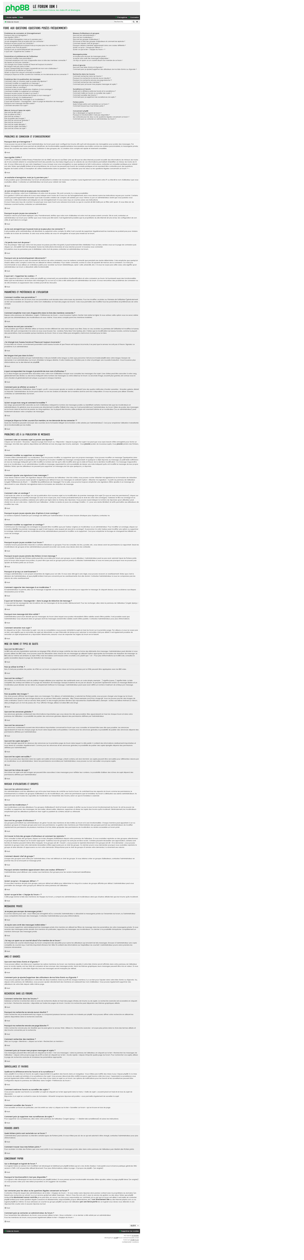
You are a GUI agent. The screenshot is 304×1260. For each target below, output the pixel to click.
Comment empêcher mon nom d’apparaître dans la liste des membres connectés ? (35, 60)
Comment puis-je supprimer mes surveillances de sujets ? (94, 97)
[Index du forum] (17, 8)
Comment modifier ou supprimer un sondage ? (22, 91)
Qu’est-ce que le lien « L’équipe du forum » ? (89, 49)
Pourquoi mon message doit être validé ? (19, 103)
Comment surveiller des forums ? (85, 95)
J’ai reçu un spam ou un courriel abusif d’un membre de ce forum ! (98, 60)
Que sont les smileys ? (12, 116)
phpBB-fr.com (134, 1240)
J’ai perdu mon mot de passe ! (15, 47)
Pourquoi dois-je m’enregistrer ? (16, 35)
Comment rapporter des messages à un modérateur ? (24, 99)
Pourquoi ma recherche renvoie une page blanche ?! (92, 80)
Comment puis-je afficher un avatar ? (18, 70)
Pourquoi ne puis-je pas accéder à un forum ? (21, 93)
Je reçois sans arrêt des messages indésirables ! (91, 58)
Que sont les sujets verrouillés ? (15, 126)
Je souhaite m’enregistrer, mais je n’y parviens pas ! (23, 39)
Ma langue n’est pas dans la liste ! (17, 66)
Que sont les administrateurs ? (84, 35)
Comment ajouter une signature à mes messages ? (23, 85)
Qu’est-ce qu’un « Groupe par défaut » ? (87, 47)
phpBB (35, 362)
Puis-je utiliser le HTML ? (12, 114)
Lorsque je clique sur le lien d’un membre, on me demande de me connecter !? (36, 74)
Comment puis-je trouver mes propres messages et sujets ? (95, 84)
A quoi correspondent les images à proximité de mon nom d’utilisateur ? (31, 68)
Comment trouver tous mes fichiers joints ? (89, 106)
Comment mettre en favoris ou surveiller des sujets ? (92, 93)
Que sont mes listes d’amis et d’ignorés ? (88, 67)
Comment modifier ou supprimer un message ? (22, 83)
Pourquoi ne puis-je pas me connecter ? (19, 43)
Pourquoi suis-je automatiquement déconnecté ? (22, 49)
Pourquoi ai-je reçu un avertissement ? (18, 97)
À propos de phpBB (84, 1168)
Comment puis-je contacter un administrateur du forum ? (94, 119)
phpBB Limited (68, 1166)
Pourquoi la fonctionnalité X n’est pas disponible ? (91, 115)
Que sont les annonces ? (13, 122)
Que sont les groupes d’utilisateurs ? (86, 39)
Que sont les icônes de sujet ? (15, 128)
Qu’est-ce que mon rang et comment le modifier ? (23, 72)
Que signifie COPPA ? (12, 37)
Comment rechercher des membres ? (87, 82)
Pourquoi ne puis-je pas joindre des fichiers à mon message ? (27, 95)
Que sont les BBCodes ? (13, 112)
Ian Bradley (135, 1235)
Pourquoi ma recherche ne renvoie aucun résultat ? (92, 78)
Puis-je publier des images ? (14, 118)
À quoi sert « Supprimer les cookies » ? (18, 51)
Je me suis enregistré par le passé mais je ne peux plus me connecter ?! (31, 45)
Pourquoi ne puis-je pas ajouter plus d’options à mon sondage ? (28, 89)
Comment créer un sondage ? (15, 87)
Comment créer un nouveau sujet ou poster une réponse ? (25, 81)
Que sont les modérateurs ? (83, 37)
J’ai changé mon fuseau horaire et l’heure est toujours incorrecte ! (28, 64)
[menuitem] (20, 17)
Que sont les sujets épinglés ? (15, 124)
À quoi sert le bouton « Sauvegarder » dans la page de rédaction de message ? (34, 101)
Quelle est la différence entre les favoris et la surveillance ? (94, 91)
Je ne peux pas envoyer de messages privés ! (90, 56)
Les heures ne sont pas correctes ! (17, 62)
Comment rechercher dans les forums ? (87, 76)
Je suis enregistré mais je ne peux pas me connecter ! (24, 41)
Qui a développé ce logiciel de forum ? (87, 113)
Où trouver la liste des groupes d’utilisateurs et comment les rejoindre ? (99, 41)
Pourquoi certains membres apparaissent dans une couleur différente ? (99, 45)
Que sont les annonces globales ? (17, 120)
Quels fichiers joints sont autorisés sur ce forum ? (91, 104)
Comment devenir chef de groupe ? (86, 43)
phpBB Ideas (123, 1179)
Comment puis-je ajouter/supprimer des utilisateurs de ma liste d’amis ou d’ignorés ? (105, 69)
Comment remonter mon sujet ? (16, 105)
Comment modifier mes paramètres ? (18, 58)
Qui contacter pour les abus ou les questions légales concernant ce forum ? (101, 117)
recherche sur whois (22, 1195)
